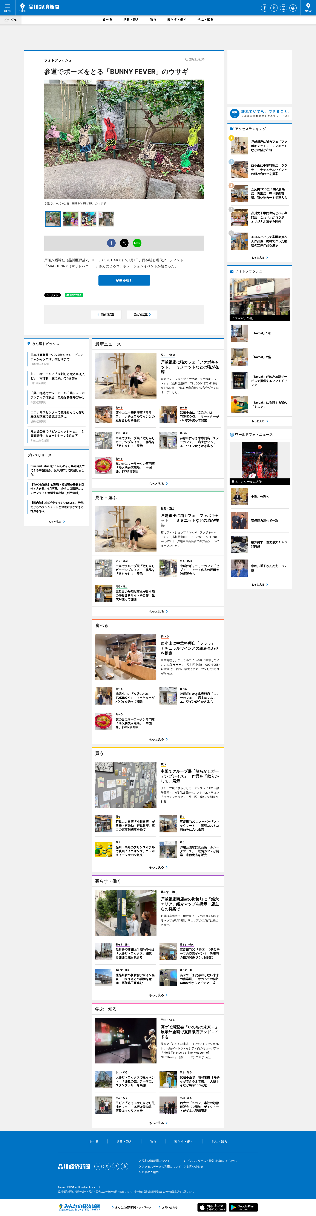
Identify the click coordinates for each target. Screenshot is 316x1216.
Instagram (283, 8)
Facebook (264, 8)
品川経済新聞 (39, 7)
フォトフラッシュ (58, 60)
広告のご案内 (150, 1172)
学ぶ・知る (205, 19)
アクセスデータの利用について (161, 1166)
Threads (293, 8)
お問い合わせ (195, 1166)
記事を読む (124, 280)
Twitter (274, 8)
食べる (107, 19)
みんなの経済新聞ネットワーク (79, 1207)
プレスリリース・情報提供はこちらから (212, 1160)
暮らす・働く (177, 19)
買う (153, 19)
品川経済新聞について (156, 1160)
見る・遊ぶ (131, 19)
